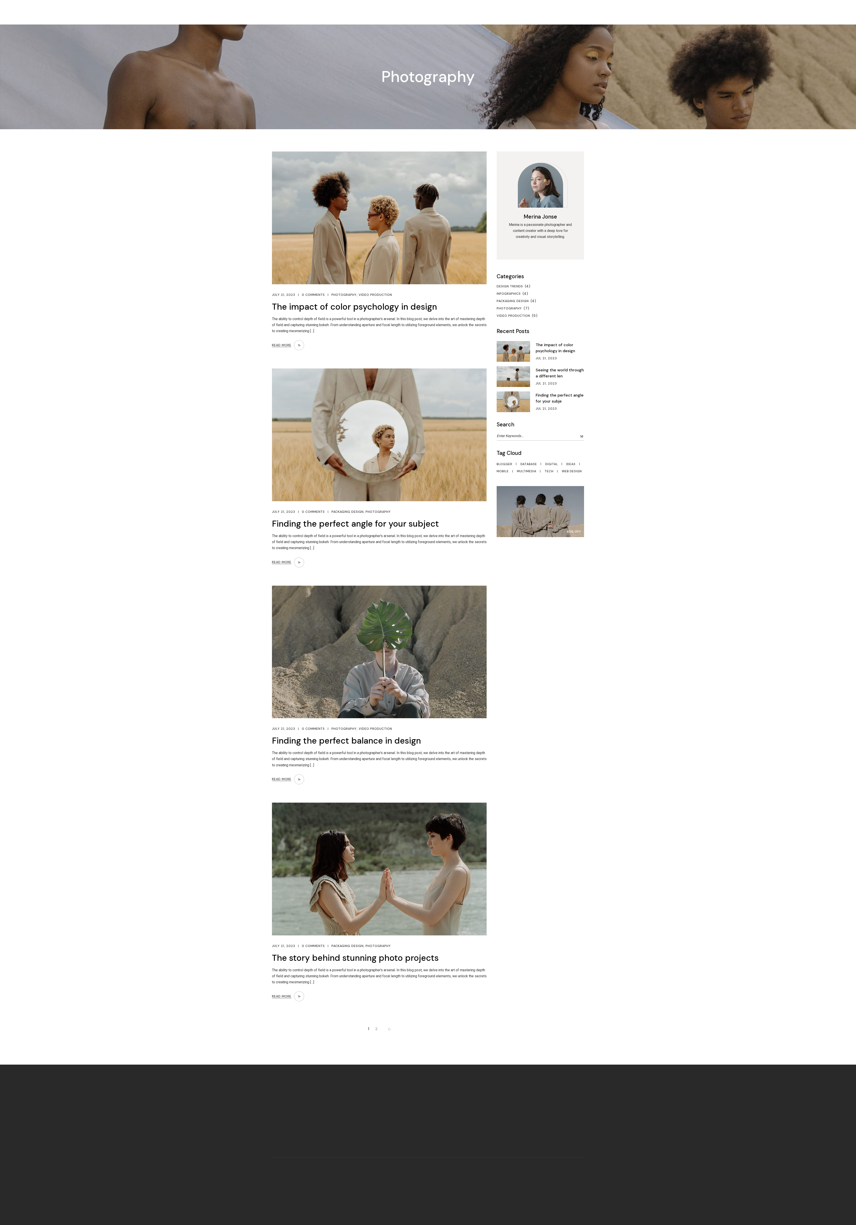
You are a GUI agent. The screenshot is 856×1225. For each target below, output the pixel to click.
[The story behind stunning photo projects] (379, 869)
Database (529, 464)
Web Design (572, 471)
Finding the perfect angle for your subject (355, 523)
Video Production (375, 295)
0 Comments (313, 295)
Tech (549, 471)
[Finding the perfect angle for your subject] (379, 434)
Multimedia (526, 471)
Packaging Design (347, 511)
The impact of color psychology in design (354, 306)
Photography (344, 295)
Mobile (503, 471)
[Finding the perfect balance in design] (379, 652)
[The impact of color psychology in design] (379, 217)
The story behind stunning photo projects (355, 957)
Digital (551, 464)
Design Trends (510, 286)
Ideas (571, 464)
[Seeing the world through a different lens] (516, 376)
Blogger (504, 464)
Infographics (509, 294)
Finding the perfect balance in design (346, 740)
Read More (281, 345)
